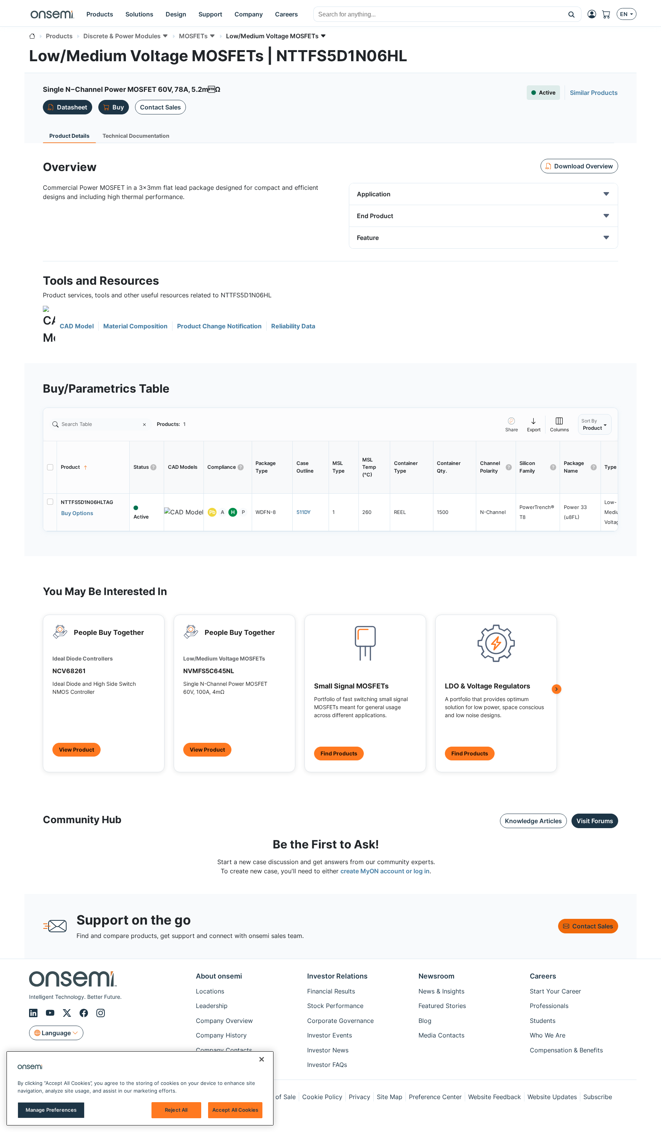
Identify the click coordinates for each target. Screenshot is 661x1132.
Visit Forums (594, 821)
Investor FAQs (327, 1064)
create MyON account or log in (385, 871)
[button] (571, 14)
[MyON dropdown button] (594, 14)
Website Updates (552, 1097)
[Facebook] (85, 1013)
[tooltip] (534, 424)
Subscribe (597, 1097)
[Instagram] (100, 1013)
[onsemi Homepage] (52, 14)
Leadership (212, 1006)
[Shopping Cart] (609, 14)
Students (542, 1020)
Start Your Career (555, 991)
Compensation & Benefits (566, 1050)
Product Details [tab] (69, 135)
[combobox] (438, 14)
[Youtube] (51, 1013)
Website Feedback (494, 1097)
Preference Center (435, 1097)
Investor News (327, 1050)
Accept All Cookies (235, 1110)
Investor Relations (337, 976)
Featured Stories (442, 1006)
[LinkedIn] (34, 1013)
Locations (210, 991)
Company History (221, 1035)
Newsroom (436, 976)
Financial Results (331, 991)
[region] (140, 1088)
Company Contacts (224, 1050)
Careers (543, 976)
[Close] (261, 1059)
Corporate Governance (340, 1020)
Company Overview (224, 1020)
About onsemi (219, 976)
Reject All (176, 1110)
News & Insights (441, 991)
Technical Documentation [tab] (136, 135)
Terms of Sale (276, 1097)
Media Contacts (441, 1035)
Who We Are (547, 1035)
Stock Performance (335, 1006)
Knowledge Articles (533, 821)
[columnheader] (93, 467)
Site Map (389, 1097)
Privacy (359, 1097)
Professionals (549, 1006)
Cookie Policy (322, 1097)
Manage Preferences (51, 1110)
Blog (424, 1020)
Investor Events (329, 1035)
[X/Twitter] (68, 1013)
